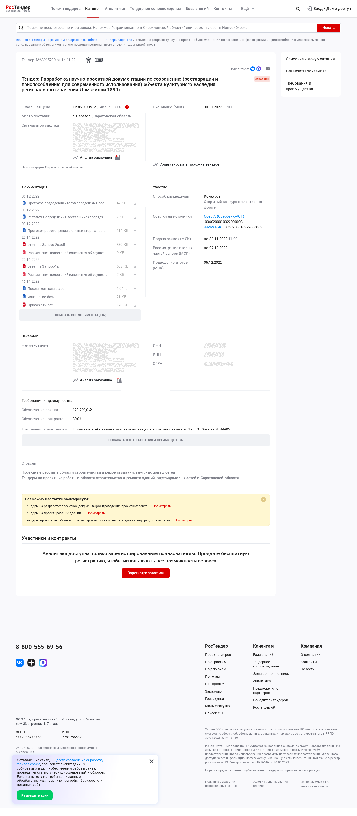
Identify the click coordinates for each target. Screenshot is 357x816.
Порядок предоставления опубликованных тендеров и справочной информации (262, 770)
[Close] (263, 499)
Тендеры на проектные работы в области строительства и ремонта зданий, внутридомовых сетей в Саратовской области (130, 478)
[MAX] (258, 68)
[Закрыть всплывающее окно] (151, 761)
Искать (329, 28)
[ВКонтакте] (252, 68)
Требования (299, 86)
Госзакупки (214, 699)
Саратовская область (112, 116)
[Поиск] (21, 27)
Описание (310, 59)
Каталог (92, 8)
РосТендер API (264, 707)
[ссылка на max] (43, 663)
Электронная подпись (271, 674)
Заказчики (214, 691)
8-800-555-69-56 (39, 647)
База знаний (197, 8)
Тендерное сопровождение (155, 8)
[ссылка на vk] (20, 663)
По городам (214, 684)
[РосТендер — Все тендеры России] (18, 9)
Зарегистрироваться (146, 573)
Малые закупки (218, 706)
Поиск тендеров (65, 8)
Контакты (222, 8)
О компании (310, 655)
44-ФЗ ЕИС (213, 227)
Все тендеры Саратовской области (52, 167)
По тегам (212, 676)
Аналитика (115, 8)
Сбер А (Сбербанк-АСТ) (224, 216)
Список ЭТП (215, 713)
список (323, 786)
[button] (298, 8)
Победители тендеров (270, 700)
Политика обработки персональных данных (221, 784)
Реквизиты (306, 71)
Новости (307, 669)
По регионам (215, 669)
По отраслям (215, 662)
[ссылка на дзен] (31, 663)
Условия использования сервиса (270, 784)
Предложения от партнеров (266, 690)
